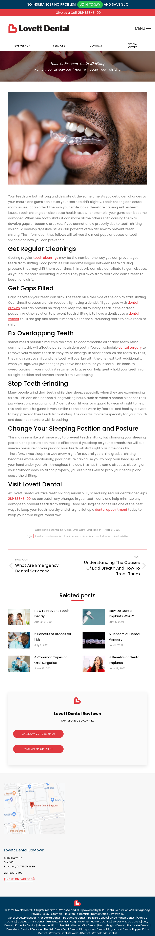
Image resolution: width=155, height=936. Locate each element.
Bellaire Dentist (98, 918)
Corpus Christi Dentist (31, 921)
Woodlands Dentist (104, 933)
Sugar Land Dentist (119, 929)
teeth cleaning (103, 536)
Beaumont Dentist (74, 918)
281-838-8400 (19, 498)
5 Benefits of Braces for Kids (52, 637)
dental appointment (111, 509)
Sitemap (56, 914)
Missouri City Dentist (83, 925)
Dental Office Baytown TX (107, 914)
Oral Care (79, 530)
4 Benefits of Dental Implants (124, 660)
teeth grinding (121, 536)
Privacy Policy (40, 914)
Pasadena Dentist (18, 929)
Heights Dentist (79, 921)
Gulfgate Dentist (57, 921)
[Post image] (19, 617)
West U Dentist (81, 933)
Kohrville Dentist (25, 925)
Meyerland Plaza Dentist (53, 925)
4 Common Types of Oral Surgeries (50, 660)
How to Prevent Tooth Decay (51, 613)
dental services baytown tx (48, 536)
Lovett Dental (23, 910)
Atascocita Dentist (49, 918)
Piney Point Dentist (67, 929)
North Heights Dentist (111, 925)
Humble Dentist (101, 921)
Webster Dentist (59, 933)
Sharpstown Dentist (93, 929)
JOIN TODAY (90, 4)
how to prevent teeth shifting (78, 536)
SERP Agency (140, 910)
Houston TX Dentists (76, 914)
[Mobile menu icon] (148, 28)
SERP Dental (107, 910)
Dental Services (61, 530)
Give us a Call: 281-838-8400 (78, 12)
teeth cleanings (45, 257)
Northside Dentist (138, 925)
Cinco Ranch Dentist (122, 918)
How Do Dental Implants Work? (121, 613)
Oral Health (94, 530)
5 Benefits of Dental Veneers (124, 637)
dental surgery (130, 347)
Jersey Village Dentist (127, 921)
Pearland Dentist (42, 929)
